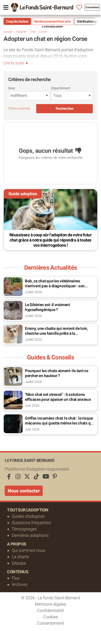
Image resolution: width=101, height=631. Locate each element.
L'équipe (19, 563)
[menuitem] (42, 7)
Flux (15, 578)
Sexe (11, 88)
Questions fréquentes (31, 522)
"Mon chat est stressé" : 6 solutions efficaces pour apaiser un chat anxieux (58, 397)
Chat (33, 31)
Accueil (8, 31)
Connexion (92, 7)
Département (60, 88)
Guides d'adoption (28, 516)
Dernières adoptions (30, 535)
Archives (19, 584)
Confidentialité (50, 610)
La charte (20, 556)
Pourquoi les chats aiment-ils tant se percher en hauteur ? (56, 373)
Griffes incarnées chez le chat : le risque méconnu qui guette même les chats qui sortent (59, 423)
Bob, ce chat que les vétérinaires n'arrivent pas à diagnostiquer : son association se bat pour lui (55, 286)
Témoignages (24, 528)
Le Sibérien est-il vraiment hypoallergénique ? (47, 307)
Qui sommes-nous (28, 550)
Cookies (50, 616)
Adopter (21, 31)
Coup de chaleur (17, 21)
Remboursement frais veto (52, 21)
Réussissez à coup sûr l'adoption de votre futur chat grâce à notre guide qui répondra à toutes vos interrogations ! (50, 240)
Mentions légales (50, 604)
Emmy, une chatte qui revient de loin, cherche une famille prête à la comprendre (56, 333)
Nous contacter (24, 491)
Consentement (50, 623)
